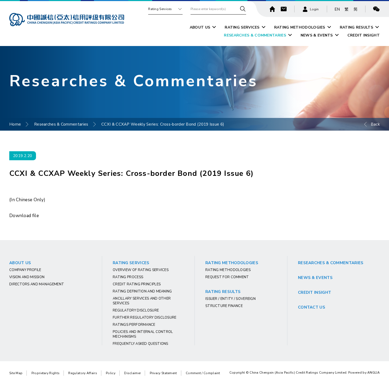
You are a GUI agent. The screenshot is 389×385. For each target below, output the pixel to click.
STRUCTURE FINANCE (224, 306)
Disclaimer (132, 373)
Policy (110, 373)
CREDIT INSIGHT (363, 35)
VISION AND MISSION (26, 277)
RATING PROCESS (128, 277)
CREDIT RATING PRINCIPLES (137, 284)
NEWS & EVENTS (317, 35)
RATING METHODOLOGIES (299, 27)
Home (15, 124)
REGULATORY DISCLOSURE (136, 310)
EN (337, 9)
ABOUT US (200, 27)
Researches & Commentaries (61, 124)
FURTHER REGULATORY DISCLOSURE (145, 317)
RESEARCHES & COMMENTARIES (255, 35)
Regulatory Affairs (82, 373)
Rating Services (160, 9)
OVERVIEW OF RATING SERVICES (141, 270)
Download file (24, 216)
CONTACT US (311, 307)
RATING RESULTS (356, 27)
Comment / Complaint (203, 373)
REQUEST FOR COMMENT (227, 277)
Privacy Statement (163, 373)
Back (375, 124)
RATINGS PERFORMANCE (134, 324)
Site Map (15, 373)
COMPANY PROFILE (25, 270)
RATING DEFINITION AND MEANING (142, 291)
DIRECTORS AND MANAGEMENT (36, 284)
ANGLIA (373, 372)
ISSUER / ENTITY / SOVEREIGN (230, 298)
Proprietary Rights (45, 373)
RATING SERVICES (242, 27)
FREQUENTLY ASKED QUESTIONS (140, 343)
